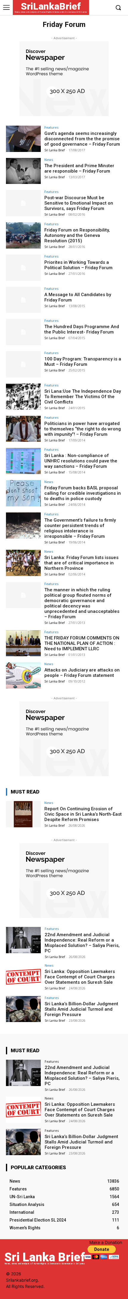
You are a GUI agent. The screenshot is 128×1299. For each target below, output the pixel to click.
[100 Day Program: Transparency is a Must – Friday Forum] (23, 364)
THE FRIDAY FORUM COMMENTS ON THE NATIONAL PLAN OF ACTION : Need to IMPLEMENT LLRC (81, 643)
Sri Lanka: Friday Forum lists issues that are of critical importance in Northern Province (81, 563)
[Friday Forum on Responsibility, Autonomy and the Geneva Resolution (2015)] (23, 235)
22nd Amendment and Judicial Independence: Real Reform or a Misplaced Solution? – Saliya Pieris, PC (82, 943)
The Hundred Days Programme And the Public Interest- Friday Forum (81, 329)
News (48, 159)
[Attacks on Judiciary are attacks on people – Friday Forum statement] (23, 675)
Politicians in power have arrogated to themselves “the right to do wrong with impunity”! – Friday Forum (82, 429)
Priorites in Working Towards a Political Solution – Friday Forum (78, 265)
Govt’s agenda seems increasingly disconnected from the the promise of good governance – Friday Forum (82, 139)
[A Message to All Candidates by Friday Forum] (23, 300)
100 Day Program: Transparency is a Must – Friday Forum (82, 361)
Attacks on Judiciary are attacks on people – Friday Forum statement (82, 672)
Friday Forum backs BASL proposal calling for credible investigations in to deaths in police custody (82, 493)
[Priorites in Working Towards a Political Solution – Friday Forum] (23, 268)
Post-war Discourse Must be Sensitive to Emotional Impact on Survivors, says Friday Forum (78, 203)
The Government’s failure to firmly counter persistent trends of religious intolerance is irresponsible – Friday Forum (80, 528)
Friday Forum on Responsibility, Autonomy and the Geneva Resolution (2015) (77, 235)
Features (51, 127)
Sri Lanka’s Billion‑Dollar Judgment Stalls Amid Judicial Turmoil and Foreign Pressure (81, 1009)
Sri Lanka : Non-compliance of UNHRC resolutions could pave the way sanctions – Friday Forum (80, 461)
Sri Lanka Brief (54, 150)
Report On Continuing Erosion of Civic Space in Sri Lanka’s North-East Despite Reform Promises (83, 814)
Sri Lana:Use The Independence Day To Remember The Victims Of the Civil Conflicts (82, 397)
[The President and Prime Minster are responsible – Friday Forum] (23, 171)
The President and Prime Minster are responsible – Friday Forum (79, 168)
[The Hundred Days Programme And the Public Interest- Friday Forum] (23, 332)
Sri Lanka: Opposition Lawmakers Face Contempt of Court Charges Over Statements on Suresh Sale (80, 977)
